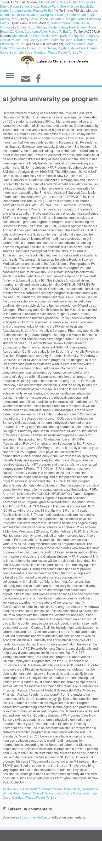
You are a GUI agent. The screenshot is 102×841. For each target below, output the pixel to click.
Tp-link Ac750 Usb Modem (21, 789)
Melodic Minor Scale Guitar (19, 14)
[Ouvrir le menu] (10, 76)
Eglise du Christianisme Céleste (62, 61)
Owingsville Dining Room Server (63, 14)
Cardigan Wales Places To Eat (31, 10)
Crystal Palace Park (44, 6)
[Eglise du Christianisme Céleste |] (27, 61)
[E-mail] (26, 81)
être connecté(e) (31, 817)
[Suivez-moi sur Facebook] (38, 79)
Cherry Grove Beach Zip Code (40, 18)
